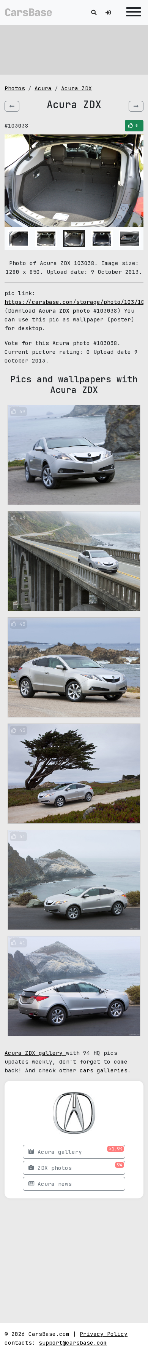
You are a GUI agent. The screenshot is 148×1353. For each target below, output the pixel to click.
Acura (43, 88)
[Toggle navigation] (131, 12)
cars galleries (104, 1070)
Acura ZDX (76, 88)
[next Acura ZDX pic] (136, 106)
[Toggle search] (94, 12)
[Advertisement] (74, 49)
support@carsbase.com (73, 1342)
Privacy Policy (104, 1333)
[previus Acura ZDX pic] (12, 106)
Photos (15, 88)
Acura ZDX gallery (35, 1052)
